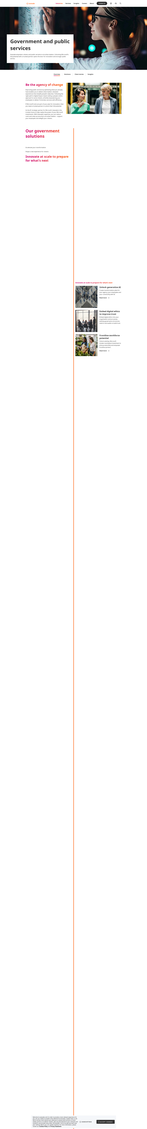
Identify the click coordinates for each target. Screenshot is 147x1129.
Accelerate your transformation (36, 147)
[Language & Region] (112, 3)
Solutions (67, 74)
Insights (76, 3)
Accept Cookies (106, 1122)
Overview (57, 74)
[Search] (120, 3)
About (92, 3)
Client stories (79, 74)
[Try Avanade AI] (116, 3)
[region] (73, 1121)
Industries (59, 3)
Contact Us (102, 3)
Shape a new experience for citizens (37, 152)
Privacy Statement (56, 1126)
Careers (84, 3)
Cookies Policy (43, 1126)
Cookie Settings (87, 1122)
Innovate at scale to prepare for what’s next (47, 158)
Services (68, 3)
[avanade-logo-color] (30, 3)
